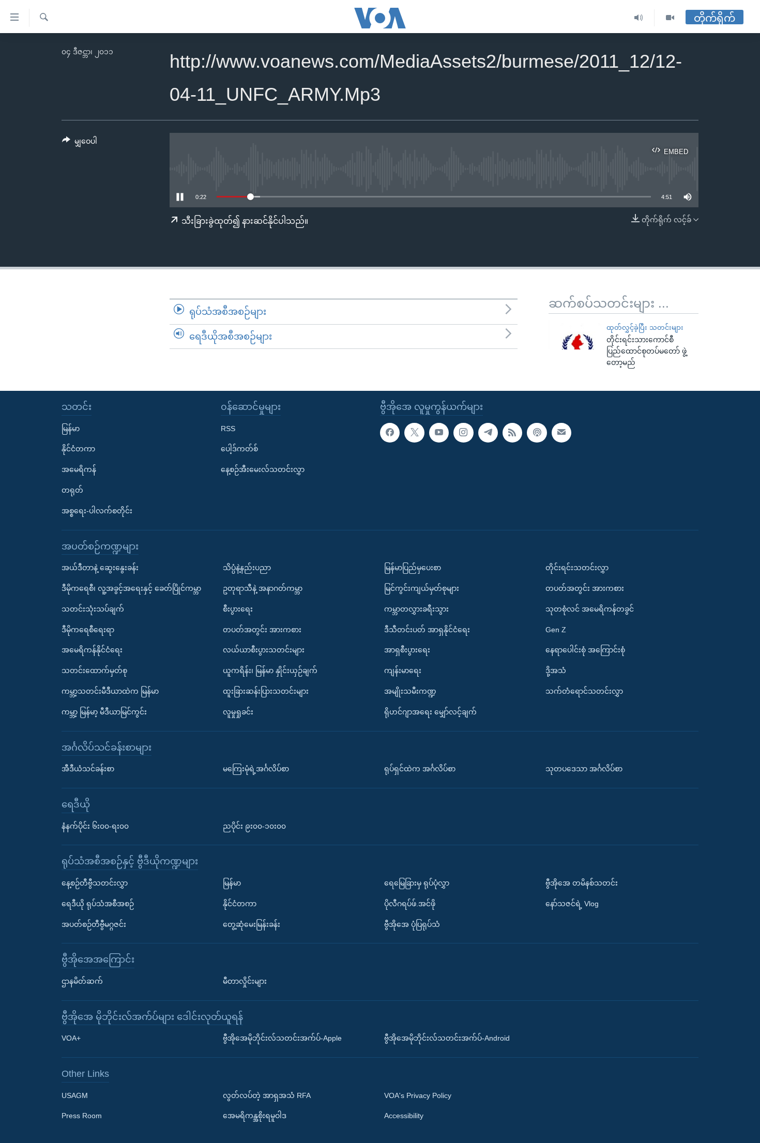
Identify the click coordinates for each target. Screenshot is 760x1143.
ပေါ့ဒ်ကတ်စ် (239, 449)
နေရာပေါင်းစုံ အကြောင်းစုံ (585, 650)
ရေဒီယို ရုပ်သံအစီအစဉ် (98, 904)
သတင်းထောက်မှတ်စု (94, 670)
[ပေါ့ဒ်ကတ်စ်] (536, 433)
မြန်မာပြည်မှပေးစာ (412, 567)
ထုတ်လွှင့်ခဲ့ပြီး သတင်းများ (644, 327)
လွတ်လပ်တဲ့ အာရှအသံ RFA (267, 1095)
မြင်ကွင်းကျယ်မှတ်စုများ (421, 588)
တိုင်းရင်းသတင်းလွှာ (577, 567)
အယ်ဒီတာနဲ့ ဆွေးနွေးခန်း (100, 567)
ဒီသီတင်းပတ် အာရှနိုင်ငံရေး (427, 630)
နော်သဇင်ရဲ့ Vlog (572, 904)
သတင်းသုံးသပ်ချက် (93, 609)
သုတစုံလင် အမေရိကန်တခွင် (589, 609)
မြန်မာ (71, 428)
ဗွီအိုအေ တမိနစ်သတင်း (581, 883)
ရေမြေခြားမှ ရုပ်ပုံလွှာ (416, 883)
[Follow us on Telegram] (488, 433)
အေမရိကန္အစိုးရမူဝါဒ (254, 1116)
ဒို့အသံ (555, 670)
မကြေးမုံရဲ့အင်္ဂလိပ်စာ (256, 769)
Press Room (82, 1116)
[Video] (670, 17)
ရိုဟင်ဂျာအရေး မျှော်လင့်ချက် (430, 712)
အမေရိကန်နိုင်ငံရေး (92, 650)
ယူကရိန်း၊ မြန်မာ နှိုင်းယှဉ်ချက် (270, 670)
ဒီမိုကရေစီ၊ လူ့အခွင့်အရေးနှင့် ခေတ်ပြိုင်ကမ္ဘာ (131, 588)
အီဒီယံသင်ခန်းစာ (88, 769)
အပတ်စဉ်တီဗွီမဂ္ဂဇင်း (94, 924)
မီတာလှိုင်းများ (245, 981)
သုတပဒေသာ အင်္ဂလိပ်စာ (583, 769)
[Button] (79, 143)
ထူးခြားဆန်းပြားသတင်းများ (266, 691)
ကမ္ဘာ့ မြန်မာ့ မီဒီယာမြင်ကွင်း (104, 712)
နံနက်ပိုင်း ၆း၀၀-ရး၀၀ (95, 826)
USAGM (75, 1095)
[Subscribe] (561, 433)
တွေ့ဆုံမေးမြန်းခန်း (251, 924)
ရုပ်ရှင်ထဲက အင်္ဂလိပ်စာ (419, 769)
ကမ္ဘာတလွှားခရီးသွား (416, 609)
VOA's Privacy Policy (417, 1095)
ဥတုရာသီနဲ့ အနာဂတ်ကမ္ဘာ (262, 588)
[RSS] (512, 433)
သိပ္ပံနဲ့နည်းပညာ (247, 567)
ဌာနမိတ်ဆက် (82, 981)
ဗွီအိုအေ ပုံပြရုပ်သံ (412, 924)
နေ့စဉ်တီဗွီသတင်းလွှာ (95, 883)
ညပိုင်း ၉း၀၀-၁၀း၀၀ (254, 826)
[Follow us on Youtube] (439, 433)
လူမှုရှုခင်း (238, 712)
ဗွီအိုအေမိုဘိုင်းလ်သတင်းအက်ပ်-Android (447, 1038)
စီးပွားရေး (238, 609)
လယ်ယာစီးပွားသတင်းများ (264, 650)
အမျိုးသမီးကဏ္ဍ (410, 691)
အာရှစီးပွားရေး (407, 650)
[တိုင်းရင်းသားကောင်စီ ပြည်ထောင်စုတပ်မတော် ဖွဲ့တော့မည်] (575, 334)
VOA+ (71, 1038)
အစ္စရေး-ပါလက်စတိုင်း (97, 511)
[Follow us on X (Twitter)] (414, 433)
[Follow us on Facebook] (390, 433)
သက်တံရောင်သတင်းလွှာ (584, 691)
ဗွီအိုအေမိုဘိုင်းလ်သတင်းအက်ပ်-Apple (282, 1038)
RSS (228, 428)
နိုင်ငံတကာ (78, 449)
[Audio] (639, 17)
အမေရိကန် (79, 469)
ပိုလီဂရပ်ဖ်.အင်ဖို (409, 904)
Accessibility (403, 1116)
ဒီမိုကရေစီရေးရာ (88, 630)
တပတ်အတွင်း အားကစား (262, 630)
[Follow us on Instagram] (463, 433)
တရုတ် (72, 490)
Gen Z (555, 630)
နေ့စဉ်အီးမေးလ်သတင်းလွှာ (263, 469)
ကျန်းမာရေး (402, 670)
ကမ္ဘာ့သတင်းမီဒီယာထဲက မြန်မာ (110, 691)
